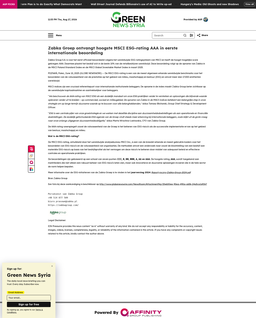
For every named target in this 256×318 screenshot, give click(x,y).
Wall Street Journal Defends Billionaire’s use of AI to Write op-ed (131, 4)
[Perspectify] (31, 155)
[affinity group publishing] (31, 162)
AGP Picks (9, 4)
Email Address (15, 292)
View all (249, 4)
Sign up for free (29, 304)
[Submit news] (31, 149)
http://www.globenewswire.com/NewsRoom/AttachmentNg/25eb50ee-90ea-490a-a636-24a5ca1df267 (153, 184)
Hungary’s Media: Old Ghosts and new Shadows (210, 4)
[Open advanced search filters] (191, 35)
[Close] (52, 266)
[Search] (185, 35)
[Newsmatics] (31, 169)
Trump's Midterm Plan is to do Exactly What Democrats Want (44, 4)
